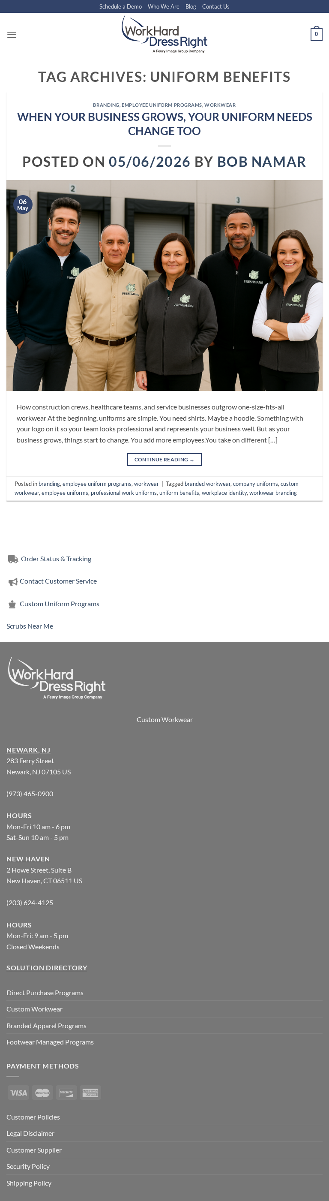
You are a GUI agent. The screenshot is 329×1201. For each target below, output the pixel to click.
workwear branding (273, 492)
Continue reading (165, 459)
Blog (190, 6)
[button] (11, 34)
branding (106, 105)
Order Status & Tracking (55, 558)
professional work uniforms (124, 492)
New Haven (28, 859)
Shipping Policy (28, 1183)
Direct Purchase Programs (45, 992)
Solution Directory (46, 967)
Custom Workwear (165, 719)
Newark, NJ (28, 750)
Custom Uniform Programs (59, 603)
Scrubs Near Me (29, 626)
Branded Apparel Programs (46, 1025)
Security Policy (28, 1166)
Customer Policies (33, 1117)
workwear (220, 105)
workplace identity (224, 492)
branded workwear (207, 483)
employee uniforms (65, 492)
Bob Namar (262, 161)
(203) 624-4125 (29, 902)
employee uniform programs (162, 105)
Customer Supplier (34, 1150)
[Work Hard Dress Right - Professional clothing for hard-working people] (164, 34)
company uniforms (255, 483)
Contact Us (216, 6)
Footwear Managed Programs (50, 1042)
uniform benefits (179, 492)
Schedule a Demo (120, 6)
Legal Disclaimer (30, 1133)
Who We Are (163, 6)
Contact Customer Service (58, 581)
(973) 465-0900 (29, 793)
